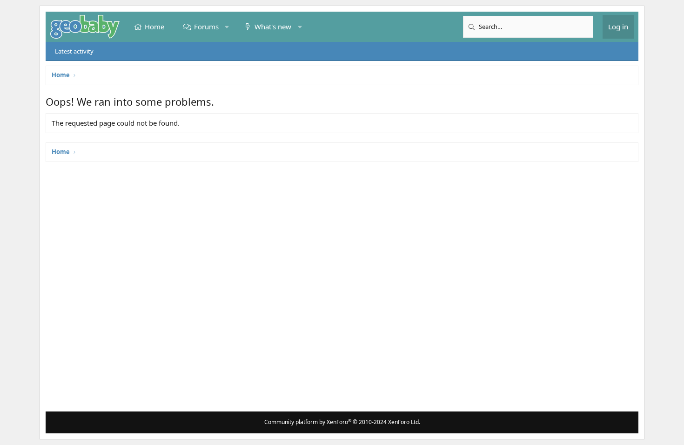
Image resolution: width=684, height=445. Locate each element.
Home (154, 26)
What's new (273, 26)
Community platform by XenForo (342, 422)
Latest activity (74, 51)
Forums (206, 26)
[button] (227, 27)
